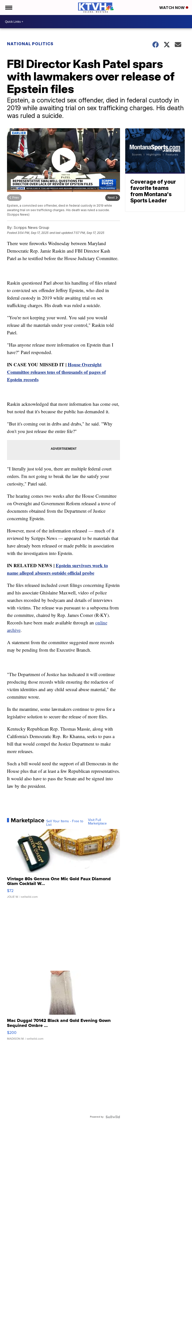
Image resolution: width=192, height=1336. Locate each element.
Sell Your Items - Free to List (64, 823)
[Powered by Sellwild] (113, 1117)
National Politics (30, 43)
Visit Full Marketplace (97, 821)
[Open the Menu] (8, 7)
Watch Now (172, 7)
